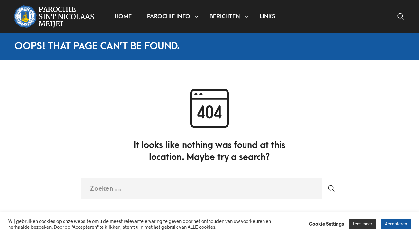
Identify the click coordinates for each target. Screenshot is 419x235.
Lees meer (362, 223)
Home (123, 16)
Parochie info (168, 16)
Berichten (225, 16)
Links (267, 16)
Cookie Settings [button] (326, 224)
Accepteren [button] (396, 223)
